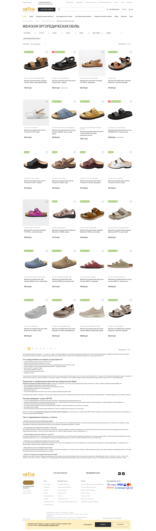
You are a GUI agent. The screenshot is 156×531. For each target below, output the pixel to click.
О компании (47, 487)
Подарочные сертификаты (64, 487)
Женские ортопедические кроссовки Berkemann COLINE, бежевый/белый (63, 329)
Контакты (129, 2)
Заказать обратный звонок (45, 4)
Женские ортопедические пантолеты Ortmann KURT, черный (64, 81)
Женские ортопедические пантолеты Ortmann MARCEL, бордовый (92, 280)
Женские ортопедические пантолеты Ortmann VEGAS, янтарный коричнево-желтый (92, 133)
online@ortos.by (93, 473)
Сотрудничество (62, 493)
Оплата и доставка (62, 490)
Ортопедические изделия (83, 16)
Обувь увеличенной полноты (31, 38)
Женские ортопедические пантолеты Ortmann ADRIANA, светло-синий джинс (64, 132)
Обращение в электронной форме (90, 501)
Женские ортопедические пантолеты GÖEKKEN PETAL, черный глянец (120, 131)
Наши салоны (47, 484)
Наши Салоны (28, 2)
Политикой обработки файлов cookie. (48, 525)
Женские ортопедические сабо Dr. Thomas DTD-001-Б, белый (119, 181)
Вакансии (46, 498)
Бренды (46, 493)
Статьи (123, 2)
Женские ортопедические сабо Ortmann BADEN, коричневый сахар (63, 280)
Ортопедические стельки (64, 16)
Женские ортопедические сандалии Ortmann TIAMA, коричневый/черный (35, 81)
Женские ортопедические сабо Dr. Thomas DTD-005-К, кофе (63, 181)
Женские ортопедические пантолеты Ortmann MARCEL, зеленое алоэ (120, 280)
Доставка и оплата (91, 2)
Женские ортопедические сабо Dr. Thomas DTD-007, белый (35, 131)
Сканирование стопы (63, 498)
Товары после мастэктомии (103, 16)
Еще (131, 16)
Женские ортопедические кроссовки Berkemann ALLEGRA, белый (35, 329)
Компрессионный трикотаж (44, 16)
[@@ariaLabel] (46, 52)
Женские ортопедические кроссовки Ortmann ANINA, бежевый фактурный (91, 329)
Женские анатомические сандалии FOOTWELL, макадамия (91, 81)
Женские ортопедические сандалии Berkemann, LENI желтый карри (119, 81)
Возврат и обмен (85, 493)
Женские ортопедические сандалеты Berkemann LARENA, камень (64, 231)
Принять (103, 524)
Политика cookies (85, 496)
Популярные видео (48, 504)
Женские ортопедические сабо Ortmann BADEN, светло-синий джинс (35, 280)
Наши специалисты (48, 496)
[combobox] (38, 44)
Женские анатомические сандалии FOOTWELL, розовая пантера (35, 231)
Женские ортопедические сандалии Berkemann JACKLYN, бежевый (119, 329)
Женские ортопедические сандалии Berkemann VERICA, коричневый (91, 231)
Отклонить (120, 524)
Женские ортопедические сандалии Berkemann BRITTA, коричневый (119, 231)
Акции (31, 16)
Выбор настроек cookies (87, 498)
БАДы (116, 16)
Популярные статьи (49, 501)
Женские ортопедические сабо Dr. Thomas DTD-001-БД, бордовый (91, 181)
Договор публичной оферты (88, 490)
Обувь (25, 16)
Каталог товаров (47, 9)
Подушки (124, 16)
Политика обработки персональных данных (92, 484)
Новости (116, 2)
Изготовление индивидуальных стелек (67, 501)
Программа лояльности (105, 2)
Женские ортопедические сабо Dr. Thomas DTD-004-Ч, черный (35, 181)
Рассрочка (60, 496)
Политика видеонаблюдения (88, 487)
